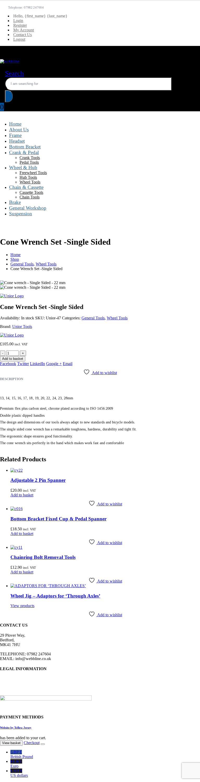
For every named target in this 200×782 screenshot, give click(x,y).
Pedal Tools (29, 162)
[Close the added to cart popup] (43, 744)
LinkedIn (37, 363)
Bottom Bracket (25, 146)
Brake (15, 202)
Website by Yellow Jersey (16, 727)
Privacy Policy (12, 679)
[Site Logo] (9, 61)
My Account (23, 30)
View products (22, 605)
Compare (191, 8)
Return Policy (11, 688)
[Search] (9, 96)
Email (67, 363)
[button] (14, 73)
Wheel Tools (30, 182)
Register (20, 25)
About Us (19, 129)
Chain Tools (30, 197)
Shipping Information (17, 693)
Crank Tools (30, 157)
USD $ (19, 773)
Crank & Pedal (24, 152)
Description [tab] (11, 379)
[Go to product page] (105, 470)
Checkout (32, 742)
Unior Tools (22, 326)
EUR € (16, 763)
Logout (19, 39)
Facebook (8, 363)
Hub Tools (28, 177)
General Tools (93, 318)
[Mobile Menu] (3, 48)
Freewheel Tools (33, 172)
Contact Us (22, 34)
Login (18, 20)
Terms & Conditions (16, 683)
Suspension (20, 213)
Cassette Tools (31, 192)
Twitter (23, 363)
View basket (11, 743)
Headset (17, 141)
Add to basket (12, 359)
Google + (54, 363)
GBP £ (21, 754)
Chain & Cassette (26, 187)
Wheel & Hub (23, 167)
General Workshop (27, 208)
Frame (15, 135)
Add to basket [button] (21, 495)
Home (15, 124)
